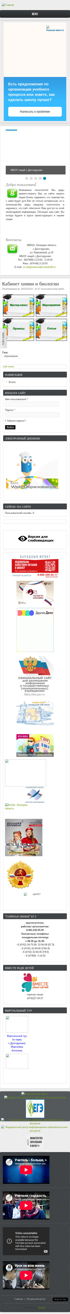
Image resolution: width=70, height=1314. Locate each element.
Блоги (12, 382)
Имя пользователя (16, 399)
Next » (59, 152)
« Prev (11, 152)
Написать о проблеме (35, 111)
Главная (18, 1299)
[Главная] (8, 5)
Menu (35, 14)
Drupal (41, 1307)
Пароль (10, 410)
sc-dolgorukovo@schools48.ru (39, 267)
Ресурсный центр (36, 1299)
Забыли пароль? (16, 420)
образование (11, 356)
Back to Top (60, 1299)
